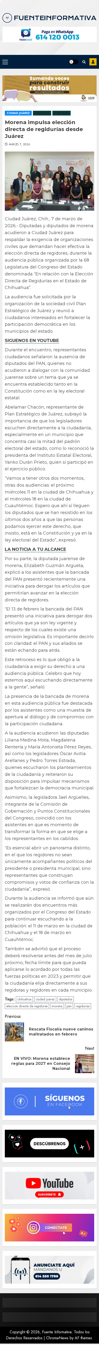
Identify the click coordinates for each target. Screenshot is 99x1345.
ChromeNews (57, 1338)
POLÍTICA (42, 113)
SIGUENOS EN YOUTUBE (32, 340)
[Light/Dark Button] (74, 61)
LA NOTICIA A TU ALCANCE (35, 549)
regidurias (83, 1006)
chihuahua (24, 999)
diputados (65, 999)
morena (57, 1006)
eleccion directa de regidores (27, 1006)
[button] (5, 62)
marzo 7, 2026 (19, 145)
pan (69, 1006)
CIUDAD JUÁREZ (18, 113)
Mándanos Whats (93, 61)
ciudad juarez (45, 999)
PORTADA (61, 113)
